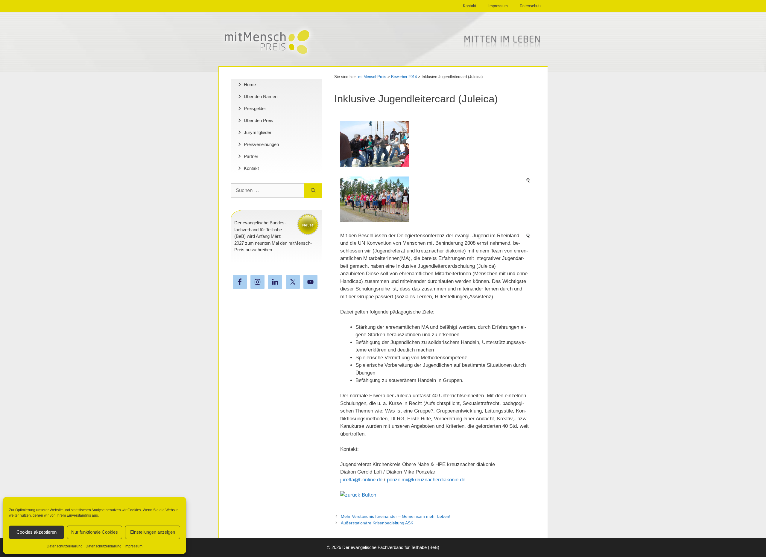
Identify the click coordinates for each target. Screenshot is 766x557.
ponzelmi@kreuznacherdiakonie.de (426, 480)
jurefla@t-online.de (361, 480)
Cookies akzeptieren (36, 532)
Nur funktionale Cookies (94, 532)
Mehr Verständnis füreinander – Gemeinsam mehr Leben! (395, 516)
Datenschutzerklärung (65, 546)
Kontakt (469, 6)
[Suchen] (313, 190)
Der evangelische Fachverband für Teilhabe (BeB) (390, 547)
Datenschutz (531, 6)
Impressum (133, 546)
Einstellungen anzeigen (152, 532)
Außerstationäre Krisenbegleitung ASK (377, 523)
